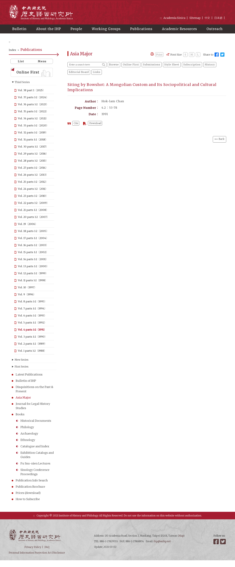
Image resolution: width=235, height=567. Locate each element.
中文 (207, 18)
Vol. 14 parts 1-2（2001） (33, 259)
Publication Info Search (32, 480)
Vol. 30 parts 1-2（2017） (33, 146)
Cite (76, 123)
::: (161, 18)
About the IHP (48, 29)
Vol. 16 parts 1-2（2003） (33, 245)
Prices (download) (28, 493)
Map (181, 535)
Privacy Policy (32, 547)
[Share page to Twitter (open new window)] (222, 54)
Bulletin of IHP (26, 381)
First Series (21, 366)
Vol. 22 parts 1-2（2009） (33, 202)
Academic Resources (179, 29)
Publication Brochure (30, 486)
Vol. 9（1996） (27, 294)
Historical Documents (35, 421)
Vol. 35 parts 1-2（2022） (33, 111)
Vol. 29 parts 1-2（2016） (33, 153)
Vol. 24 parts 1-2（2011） (33, 188)
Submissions (151, 64)
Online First (27, 72)
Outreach (215, 29)
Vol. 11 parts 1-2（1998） (32, 280)
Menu (42, 61)
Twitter (223, 542)
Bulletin (19, 29)
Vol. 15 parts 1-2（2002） (33, 252)
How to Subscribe (28, 499)
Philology (27, 427)
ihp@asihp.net (162, 541)
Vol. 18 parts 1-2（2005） (33, 231)
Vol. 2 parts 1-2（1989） (32, 343)
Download (95, 123)
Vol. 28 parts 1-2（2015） (33, 160)
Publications (141, 29)
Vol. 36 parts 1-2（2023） (33, 104)
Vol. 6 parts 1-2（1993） (32, 315)
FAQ (47, 547)
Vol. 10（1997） (27, 287)
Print (159, 54)
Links (96, 72)
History (210, 64)
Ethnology (27, 440)
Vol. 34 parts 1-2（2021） (33, 118)
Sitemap (194, 18)
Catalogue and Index (34, 446)
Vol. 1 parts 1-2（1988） (32, 350)
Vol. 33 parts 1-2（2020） (33, 125)
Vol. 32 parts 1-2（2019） (33, 132)
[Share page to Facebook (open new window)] (217, 54)
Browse (114, 64)
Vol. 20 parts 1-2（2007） (33, 217)
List (21, 61)
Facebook (216, 542)
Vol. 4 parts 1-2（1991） (32, 329)
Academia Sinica (174, 18)
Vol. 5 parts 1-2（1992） (32, 322)
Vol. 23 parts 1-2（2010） (33, 195)
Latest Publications (29, 374)
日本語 (218, 18)
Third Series (22, 82)
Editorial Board (79, 72)
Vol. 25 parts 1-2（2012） (33, 181)
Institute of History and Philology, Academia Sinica (41, 12)
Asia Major (23, 397)
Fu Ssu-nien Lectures (35, 463)
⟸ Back (219, 138)
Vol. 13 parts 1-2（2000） (33, 266)
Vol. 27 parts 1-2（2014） (33, 167)
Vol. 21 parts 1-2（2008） (33, 210)
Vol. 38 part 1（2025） (31, 90)
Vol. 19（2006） (28, 224)
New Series (21, 359)
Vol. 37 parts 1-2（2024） (33, 97)
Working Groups (106, 29)
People (76, 29)
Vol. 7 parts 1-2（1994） (32, 308)
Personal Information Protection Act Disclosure (37, 552)
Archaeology (29, 433)
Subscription (192, 64)
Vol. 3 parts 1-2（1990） (32, 336)
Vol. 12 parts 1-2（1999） (33, 273)
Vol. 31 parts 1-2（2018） (33, 139)
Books (20, 414)
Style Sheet (171, 64)
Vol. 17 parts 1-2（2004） (33, 238)
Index (12, 50)
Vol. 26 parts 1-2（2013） (33, 174)
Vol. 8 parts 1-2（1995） (32, 301)
